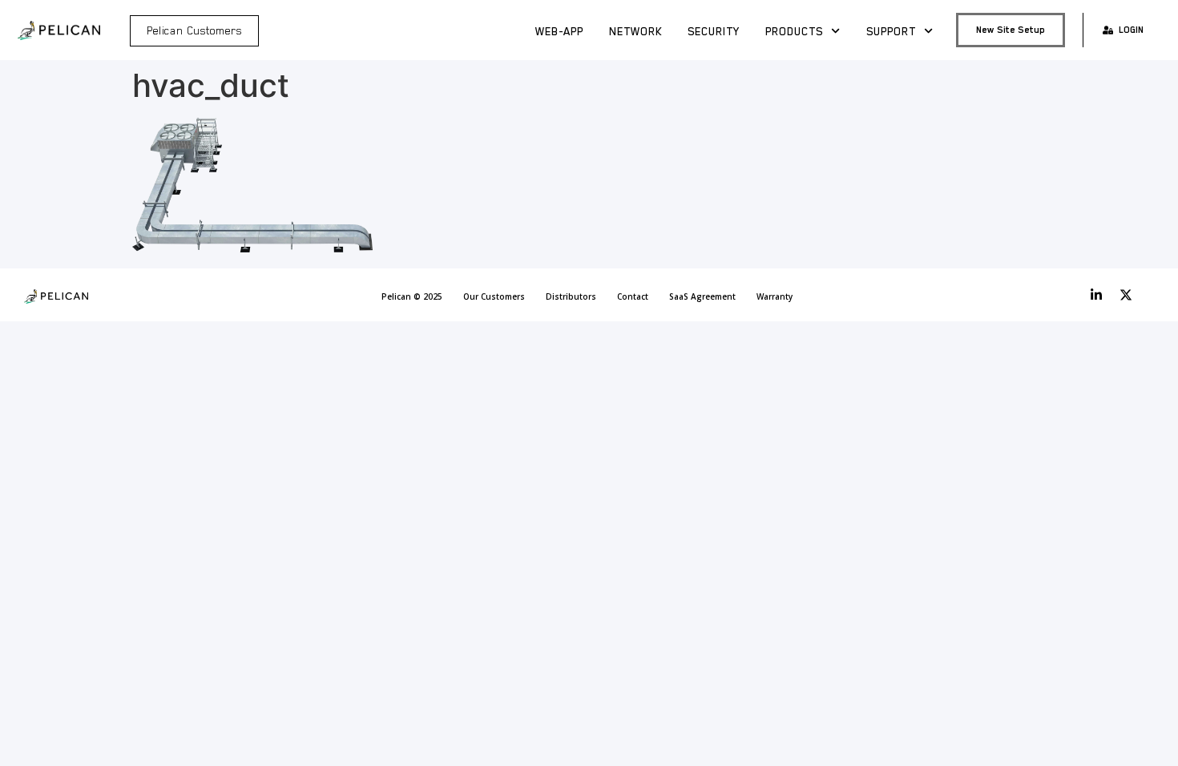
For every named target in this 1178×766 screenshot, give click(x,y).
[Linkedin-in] (1096, 295)
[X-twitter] (1126, 295)
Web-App (559, 31)
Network (635, 31)
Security (714, 31)
